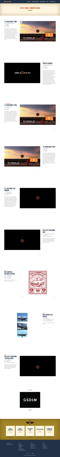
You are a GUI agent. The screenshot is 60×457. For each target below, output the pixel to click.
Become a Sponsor (33, 448)
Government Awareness (22, 450)
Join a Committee (33, 445)
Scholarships (44, 445)
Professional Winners (35, 1)
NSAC (43, 444)
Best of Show (29, 1)
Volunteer (32, 446)
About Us (20, 444)
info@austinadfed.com (10, 444)
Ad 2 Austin (20, 448)
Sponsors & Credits (52, 1)
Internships (44, 446)
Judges (47, 1)
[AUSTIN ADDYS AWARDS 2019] (7, 2)
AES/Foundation (45, 448)
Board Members (21, 445)
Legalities (20, 446)
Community (32, 444)
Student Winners (42, 1)
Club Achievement (21, 449)
